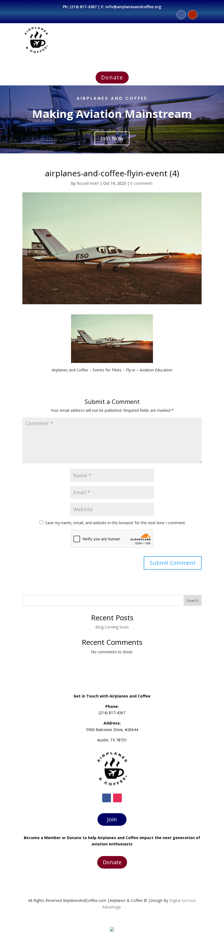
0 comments (141, 183)
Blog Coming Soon (112, 627)
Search (193, 600)
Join (112, 819)
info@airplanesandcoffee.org (133, 6)
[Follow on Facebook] (181, 14)
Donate (112, 77)
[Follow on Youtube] (192, 14)
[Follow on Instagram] (117, 798)
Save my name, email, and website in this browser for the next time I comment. (115, 522)
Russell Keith (87, 183)
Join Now (112, 138)
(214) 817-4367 (83, 6)
